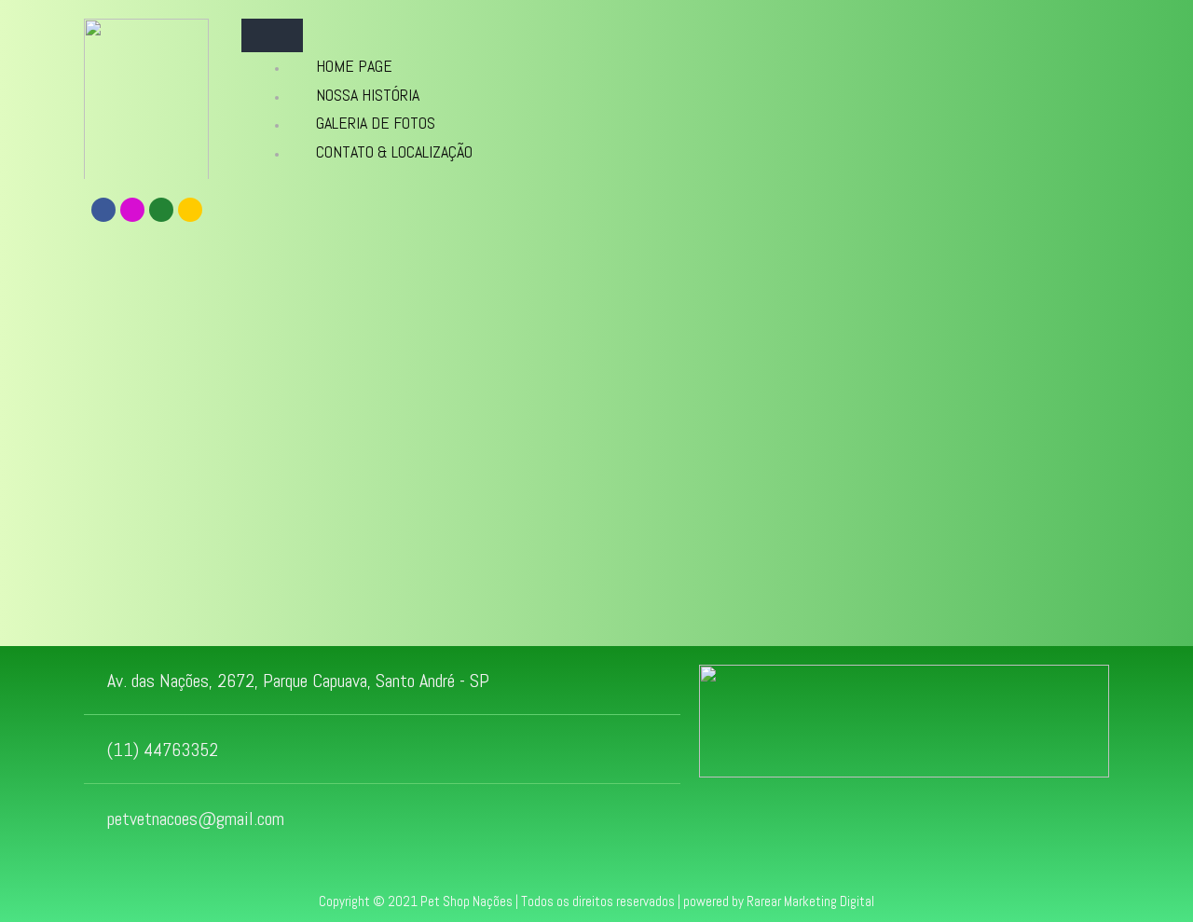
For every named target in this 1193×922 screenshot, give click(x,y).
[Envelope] (190, 210)
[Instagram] (132, 210)
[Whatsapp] (161, 210)
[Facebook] (103, 210)
